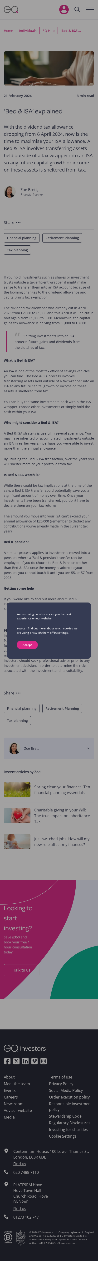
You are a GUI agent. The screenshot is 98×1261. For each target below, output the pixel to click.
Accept (27, 645)
